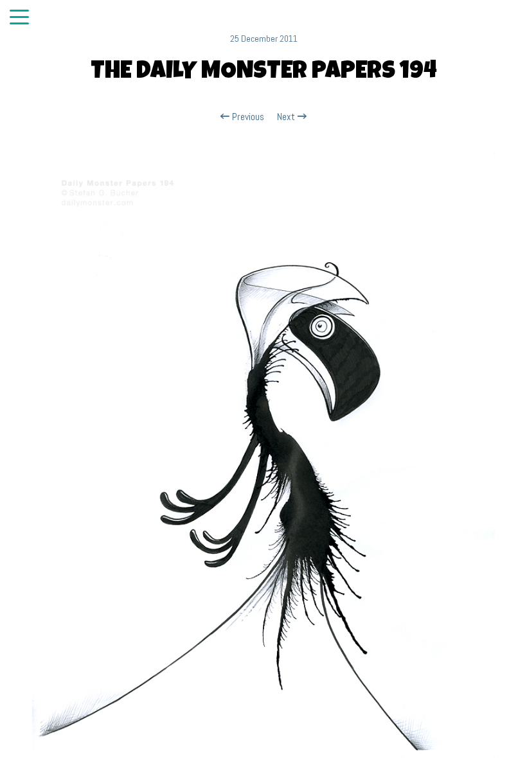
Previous (246, 117)
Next (287, 117)
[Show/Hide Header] (19, 18)
